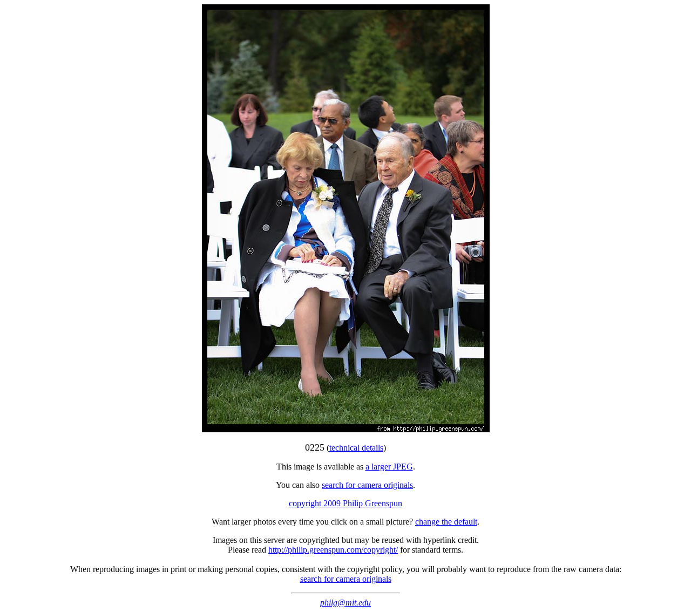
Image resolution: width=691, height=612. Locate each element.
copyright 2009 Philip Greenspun (345, 503)
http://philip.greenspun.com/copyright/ (333, 549)
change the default (446, 521)
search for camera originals (367, 484)
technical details (356, 447)
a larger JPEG (389, 466)
